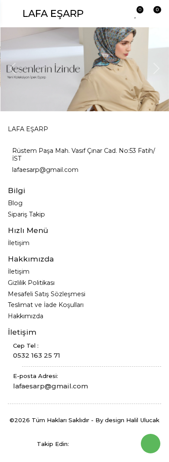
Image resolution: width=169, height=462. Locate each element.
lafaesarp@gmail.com (45, 170)
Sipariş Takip (26, 214)
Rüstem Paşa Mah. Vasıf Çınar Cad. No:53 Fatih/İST (83, 154)
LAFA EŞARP (53, 13)
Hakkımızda (25, 316)
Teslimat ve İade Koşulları (46, 305)
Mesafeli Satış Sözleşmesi (46, 294)
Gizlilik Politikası (31, 283)
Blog (15, 203)
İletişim (18, 243)
